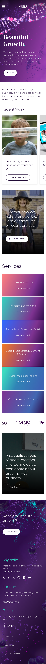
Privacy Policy (8, 645)
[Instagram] (18, 578)
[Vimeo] (4, 578)
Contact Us (11, 532)
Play (11, 73)
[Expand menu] (4, 6)
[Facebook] (9, 578)
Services (11, 266)
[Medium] (29, 578)
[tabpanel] (19, 149)
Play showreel (18, 239)
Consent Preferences (11, 653)
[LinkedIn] (24, 578)
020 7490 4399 (11, 602)
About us (13, 487)
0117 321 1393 (9, 626)
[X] (13, 578)
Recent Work (13, 109)
